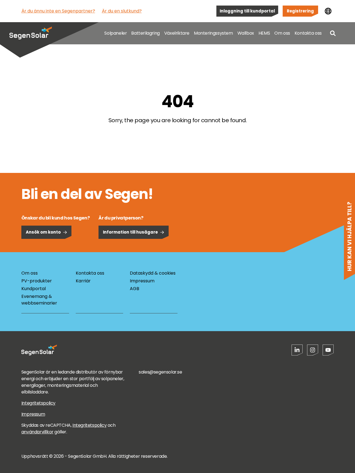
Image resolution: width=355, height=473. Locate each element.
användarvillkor (37, 432)
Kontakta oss (308, 33)
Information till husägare (130, 232)
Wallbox (245, 33)
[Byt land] (328, 11)
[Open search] (332, 33)
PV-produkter (36, 281)
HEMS (264, 33)
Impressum (142, 281)
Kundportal (33, 288)
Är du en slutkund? (122, 11)
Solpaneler (115, 33)
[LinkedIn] (297, 350)
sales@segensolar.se (160, 372)
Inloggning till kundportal (247, 11)
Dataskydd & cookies (153, 273)
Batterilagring (145, 33)
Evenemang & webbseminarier (39, 299)
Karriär (83, 281)
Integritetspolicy (38, 403)
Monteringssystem (213, 33)
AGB (134, 288)
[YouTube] (328, 350)
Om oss (282, 33)
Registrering (300, 11)
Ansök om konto (43, 232)
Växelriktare (176, 33)
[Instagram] (312, 350)
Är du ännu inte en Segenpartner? (58, 11)
